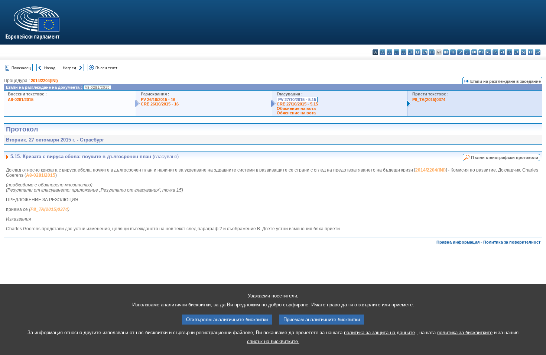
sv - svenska (537, 52)
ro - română (509, 52)
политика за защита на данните (379, 332)
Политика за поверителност (511, 242)
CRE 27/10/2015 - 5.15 (297, 104)
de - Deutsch (403, 52)
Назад (49, 68)
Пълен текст (106, 68)
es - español (382, 52)
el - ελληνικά (417, 52)
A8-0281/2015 (20, 99)
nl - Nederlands (488, 52)
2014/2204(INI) (44, 80)
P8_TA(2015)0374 (428, 99)
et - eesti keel (410, 52)
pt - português (502, 52)
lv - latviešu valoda (460, 52)
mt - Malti (481, 52)
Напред (69, 68)
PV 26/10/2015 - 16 (158, 99)
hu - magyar (474, 52)
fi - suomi (530, 52)
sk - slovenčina (516, 52)
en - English (425, 52)
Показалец (21, 68)
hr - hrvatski (446, 52)
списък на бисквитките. (273, 341)
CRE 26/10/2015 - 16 (160, 104)
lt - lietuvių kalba (467, 52)
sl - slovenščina (523, 52)
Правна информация (458, 242)
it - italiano (453, 52)
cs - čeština (389, 52)
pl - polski (495, 52)
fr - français (432, 52)
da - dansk (396, 52)
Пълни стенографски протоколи (504, 157)
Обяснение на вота (296, 108)
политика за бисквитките (465, 332)
